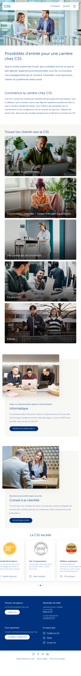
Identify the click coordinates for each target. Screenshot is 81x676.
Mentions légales (42, 659)
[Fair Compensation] (40, 560)
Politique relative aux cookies (25, 659)
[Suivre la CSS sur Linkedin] (47, 654)
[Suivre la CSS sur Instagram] (33, 654)
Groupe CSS (51, 643)
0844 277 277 (48, 612)
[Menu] (74, 6)
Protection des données (57, 659)
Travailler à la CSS (53, 633)
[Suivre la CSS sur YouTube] (43, 654)
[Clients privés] (7, 6)
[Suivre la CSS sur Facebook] (38, 654)
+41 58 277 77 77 (49, 618)
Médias (49, 638)
